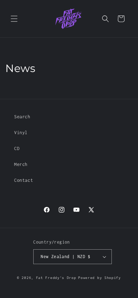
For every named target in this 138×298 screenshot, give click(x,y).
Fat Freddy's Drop (56, 278)
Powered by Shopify (99, 278)
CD (16, 148)
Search (22, 116)
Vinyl (21, 132)
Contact (23, 180)
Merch (21, 164)
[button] (14, 18)
